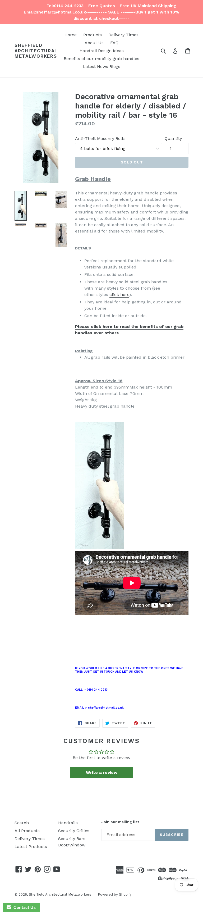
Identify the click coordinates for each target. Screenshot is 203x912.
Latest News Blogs (101, 66)
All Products (27, 830)
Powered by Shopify (115, 894)
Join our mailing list (120, 822)
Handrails (68, 822)
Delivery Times (123, 34)
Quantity (173, 138)
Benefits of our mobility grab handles (101, 58)
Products (92, 34)
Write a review (101, 772)
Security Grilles (73, 830)
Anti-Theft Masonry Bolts (100, 138)
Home (70, 34)
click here (119, 294)
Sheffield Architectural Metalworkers (36, 51)
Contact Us (23, 907)
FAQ (114, 42)
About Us (94, 42)
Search (22, 822)
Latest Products (31, 846)
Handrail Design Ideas (102, 50)
